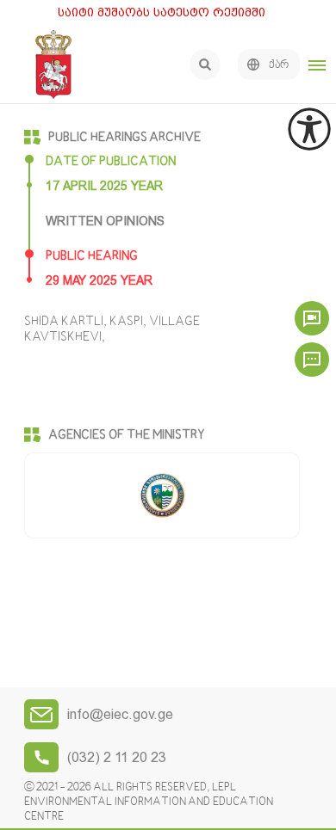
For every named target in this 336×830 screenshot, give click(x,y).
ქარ (279, 65)
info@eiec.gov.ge (120, 714)
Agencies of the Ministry (126, 435)
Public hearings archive (124, 137)
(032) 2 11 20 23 (116, 757)
